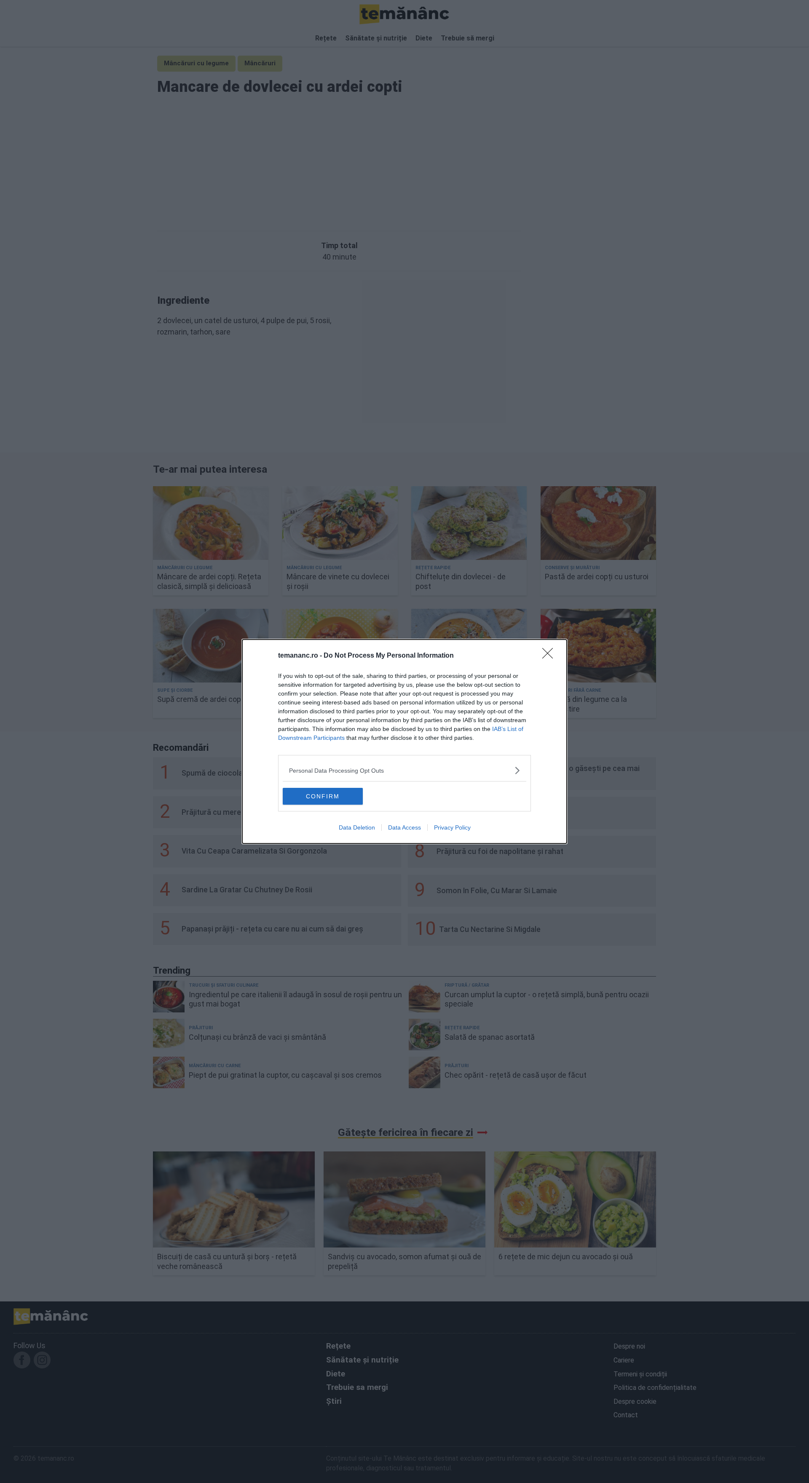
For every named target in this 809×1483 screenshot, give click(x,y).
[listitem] (404, 770)
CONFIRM (323, 796)
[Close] (550, 656)
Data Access (404, 827)
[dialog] (404, 741)
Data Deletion (357, 827)
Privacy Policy (452, 827)
